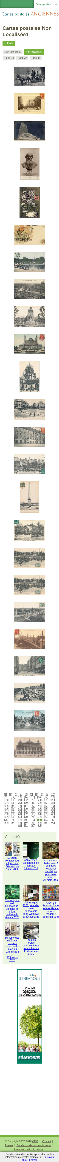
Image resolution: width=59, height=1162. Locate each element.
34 (52, 803)
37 (19, 805)
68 (13, 817)
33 (46, 803)
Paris (10, 43)
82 (52, 819)
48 (39, 808)
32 (39, 803)
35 (6, 805)
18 (52, 797)
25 (46, 800)
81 (46, 819)
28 (13, 803)
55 (32, 811)
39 (32, 805)
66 (52, 814)
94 (39, 825)
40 (39, 805)
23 (32, 800)
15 (32, 797)
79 (32, 819)
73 (46, 817)
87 (32, 822)
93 (32, 825)
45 (19, 808)
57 (46, 811)
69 (19, 817)
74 (52, 817)
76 (12, 819)
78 (26, 819)
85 (19, 822)
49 (46, 808)
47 (32, 808)
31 (32, 803)
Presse (9, 1145)
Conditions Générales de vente (34, 1145)
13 (19, 797)
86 (26, 822)
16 (39, 797)
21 (19, 800)
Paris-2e (22, 58)
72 (39, 817)
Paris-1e (9, 58)
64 (39, 814)
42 (52, 805)
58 (52, 811)
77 (19, 819)
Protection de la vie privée (28, 1149)
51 (6, 811)
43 (6, 808)
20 (13, 800)
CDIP (35, 1141)
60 (13, 814)
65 (46, 814)
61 (19, 814)
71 (32, 817)
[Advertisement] (29, 1093)
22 (26, 800)
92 (26, 825)
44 (13, 808)
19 (6, 800)
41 (46, 805)
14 (26, 797)
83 (6, 822)
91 (19, 825)
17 (46, 797)
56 (39, 811)
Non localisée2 (12, 52)
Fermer (33, 1160)
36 (13, 805)
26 (52, 800)
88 (39, 822)
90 (52, 822)
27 (6, 803)
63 (32, 814)
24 (39, 800)
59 (6, 814)
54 (26, 811)
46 (26, 808)
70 (26, 817)
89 (46, 822)
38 (26, 805)
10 (52, 794)
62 (26, 814)
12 (12, 797)
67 (6, 817)
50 (52, 808)
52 (13, 811)
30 (26, 803)
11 (6, 797)
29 (19, 803)
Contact (46, 1141)
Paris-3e (35, 58)
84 (13, 822)
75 (6, 819)
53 (19, 811)
